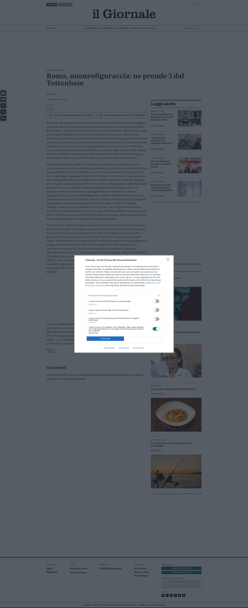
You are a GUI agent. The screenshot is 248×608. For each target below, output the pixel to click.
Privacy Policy (138, 348)
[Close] (168, 260)
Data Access (124, 348)
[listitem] (124, 295)
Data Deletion (109, 348)
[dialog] (124, 304)
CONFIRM (105, 339)
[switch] (156, 301)
